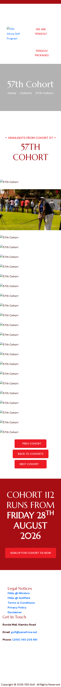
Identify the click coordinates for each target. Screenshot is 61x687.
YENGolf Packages (42, 53)
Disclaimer (15, 612)
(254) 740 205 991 (24, 639)
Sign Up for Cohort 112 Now (30, 553)
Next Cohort (29, 464)
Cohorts (26, 93)
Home (12, 93)
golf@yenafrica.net (24, 632)
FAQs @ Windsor (19, 593)
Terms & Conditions (21, 603)
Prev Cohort (31, 443)
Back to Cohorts (30, 454)
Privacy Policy (17, 607)
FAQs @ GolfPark (19, 598)
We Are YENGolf (41, 31)
